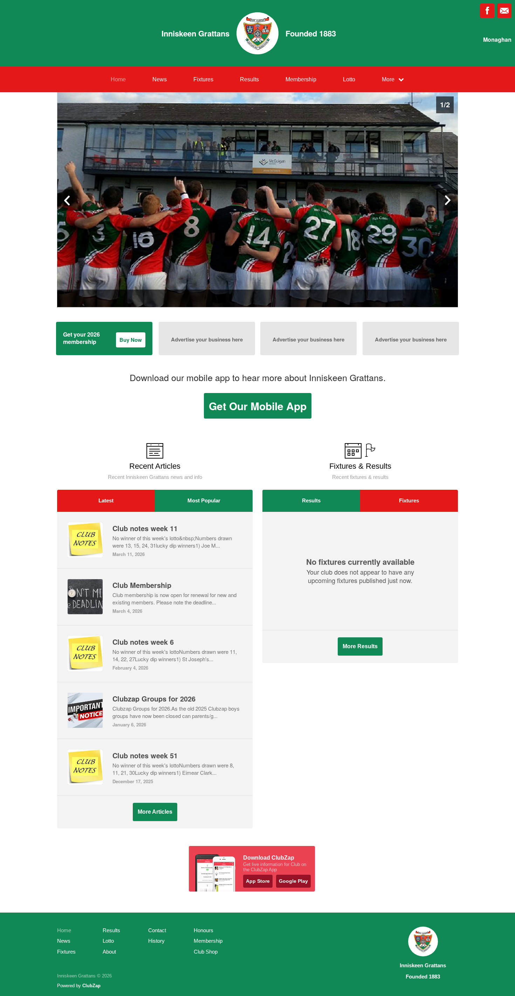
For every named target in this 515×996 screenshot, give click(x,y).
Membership (301, 79)
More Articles (155, 812)
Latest (106, 500)
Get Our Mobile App (258, 405)
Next (447, 200)
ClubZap (91, 985)
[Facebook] (487, 11)
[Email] (504, 11)
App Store (258, 881)
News (159, 79)
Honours (203, 930)
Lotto (349, 79)
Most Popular (203, 500)
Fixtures (203, 79)
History (156, 941)
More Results (360, 646)
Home (118, 79)
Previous (67, 200)
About (109, 952)
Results (249, 79)
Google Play (293, 881)
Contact (157, 930)
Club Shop (206, 952)
